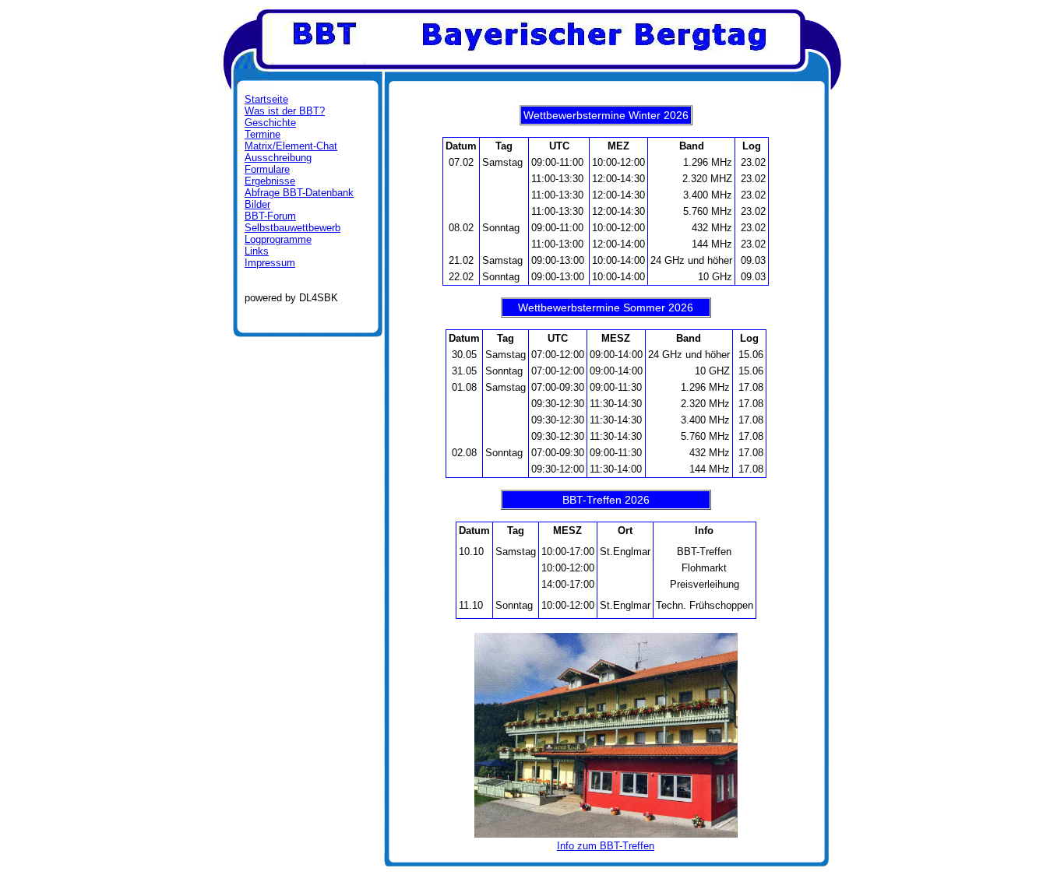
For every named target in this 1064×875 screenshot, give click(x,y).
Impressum (270, 263)
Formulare (267, 169)
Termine (262, 134)
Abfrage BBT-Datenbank (299, 193)
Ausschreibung (278, 157)
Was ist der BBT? (285, 111)
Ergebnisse (270, 181)
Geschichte (270, 122)
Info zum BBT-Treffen (605, 846)
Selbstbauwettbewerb (292, 228)
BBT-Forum (270, 216)
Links (257, 251)
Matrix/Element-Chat (291, 146)
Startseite (266, 99)
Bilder (257, 204)
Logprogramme (278, 239)
